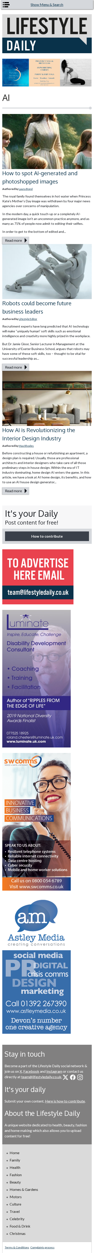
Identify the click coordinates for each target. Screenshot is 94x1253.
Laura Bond (26, 189)
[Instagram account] (80, 1077)
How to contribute (47, 536)
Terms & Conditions (17, 1247)
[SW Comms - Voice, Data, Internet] (46, 822)
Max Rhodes (26, 445)
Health (15, 1167)
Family (15, 1160)
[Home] (46, 33)
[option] (46, 72)
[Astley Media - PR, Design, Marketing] (46, 965)
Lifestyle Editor (28, 319)
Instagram (54, 1071)
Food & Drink (20, 1226)
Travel (15, 1211)
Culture (15, 1204)
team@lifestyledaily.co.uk (41, 1077)
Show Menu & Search (47, 4)
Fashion (16, 1174)
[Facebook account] (73, 1077)
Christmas (18, 1233)
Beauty (15, 1182)
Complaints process (42, 1247)
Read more (13, 240)
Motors (16, 1197)
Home (14, 1152)
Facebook (31, 1071)
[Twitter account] (65, 1077)
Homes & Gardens (24, 1189)
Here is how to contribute (65, 1101)
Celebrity (17, 1219)
